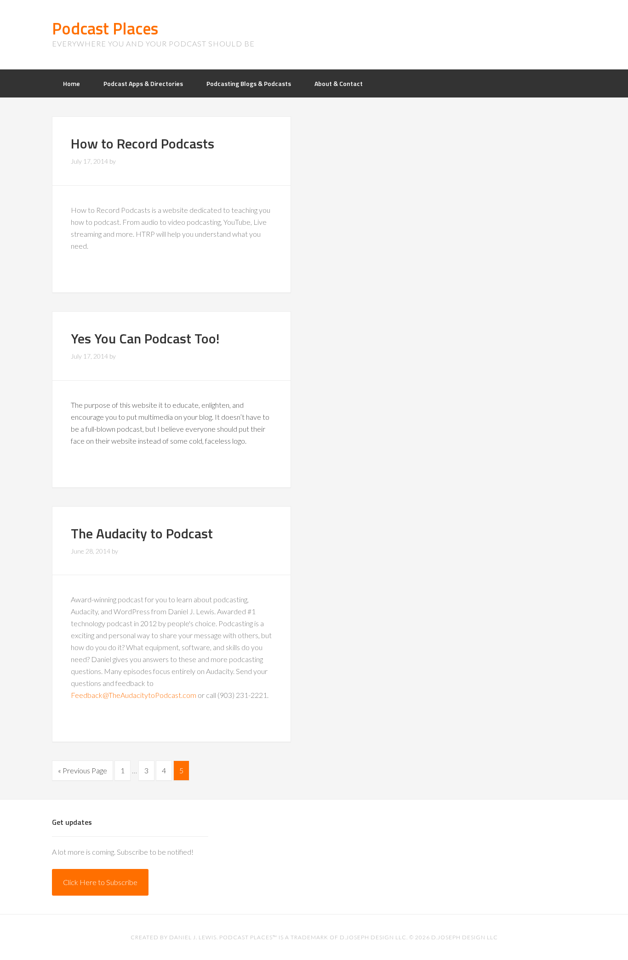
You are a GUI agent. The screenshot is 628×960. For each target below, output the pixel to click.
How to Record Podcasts (142, 143)
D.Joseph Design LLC (464, 937)
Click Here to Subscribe (100, 882)
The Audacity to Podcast (142, 533)
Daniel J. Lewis (193, 937)
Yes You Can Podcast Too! (145, 338)
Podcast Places (105, 28)
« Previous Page (82, 770)
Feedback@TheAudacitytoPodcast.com (133, 695)
